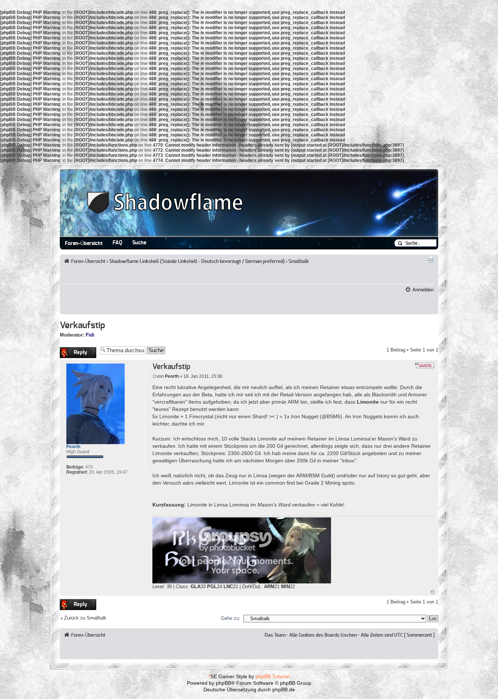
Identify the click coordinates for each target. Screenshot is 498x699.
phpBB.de (283, 689)
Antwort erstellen (77, 350)
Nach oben (433, 592)
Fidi (90, 335)
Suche (139, 242)
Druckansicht (431, 259)
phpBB (223, 683)
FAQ (117, 242)
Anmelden (422, 289)
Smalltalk (298, 261)
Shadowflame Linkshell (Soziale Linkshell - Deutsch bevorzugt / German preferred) (197, 261)
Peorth (172, 376)
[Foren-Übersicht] (153, 233)
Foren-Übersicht (83, 243)
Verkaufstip (82, 325)
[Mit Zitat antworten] (425, 365)
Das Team (275, 635)
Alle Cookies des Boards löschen (323, 635)
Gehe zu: (230, 618)
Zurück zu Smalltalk (85, 618)
